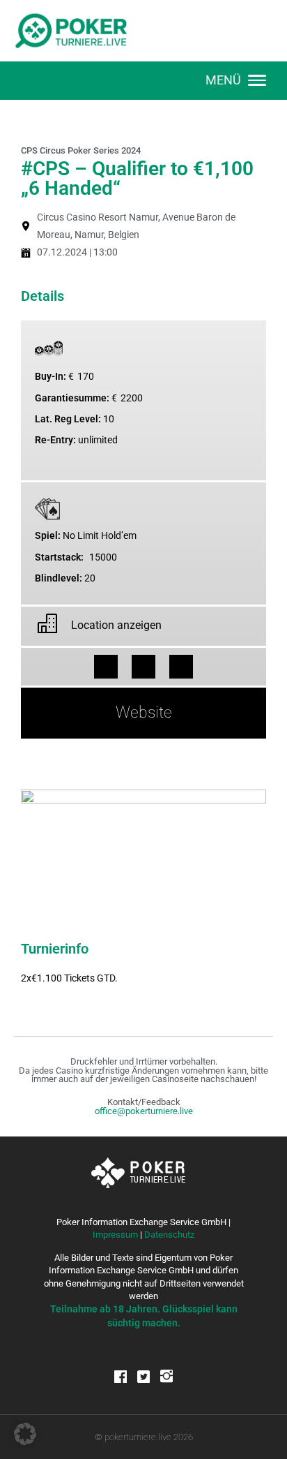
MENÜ (223, 80)
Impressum (115, 1234)
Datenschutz (169, 1234)
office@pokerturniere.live (144, 1111)
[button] (106, 667)
